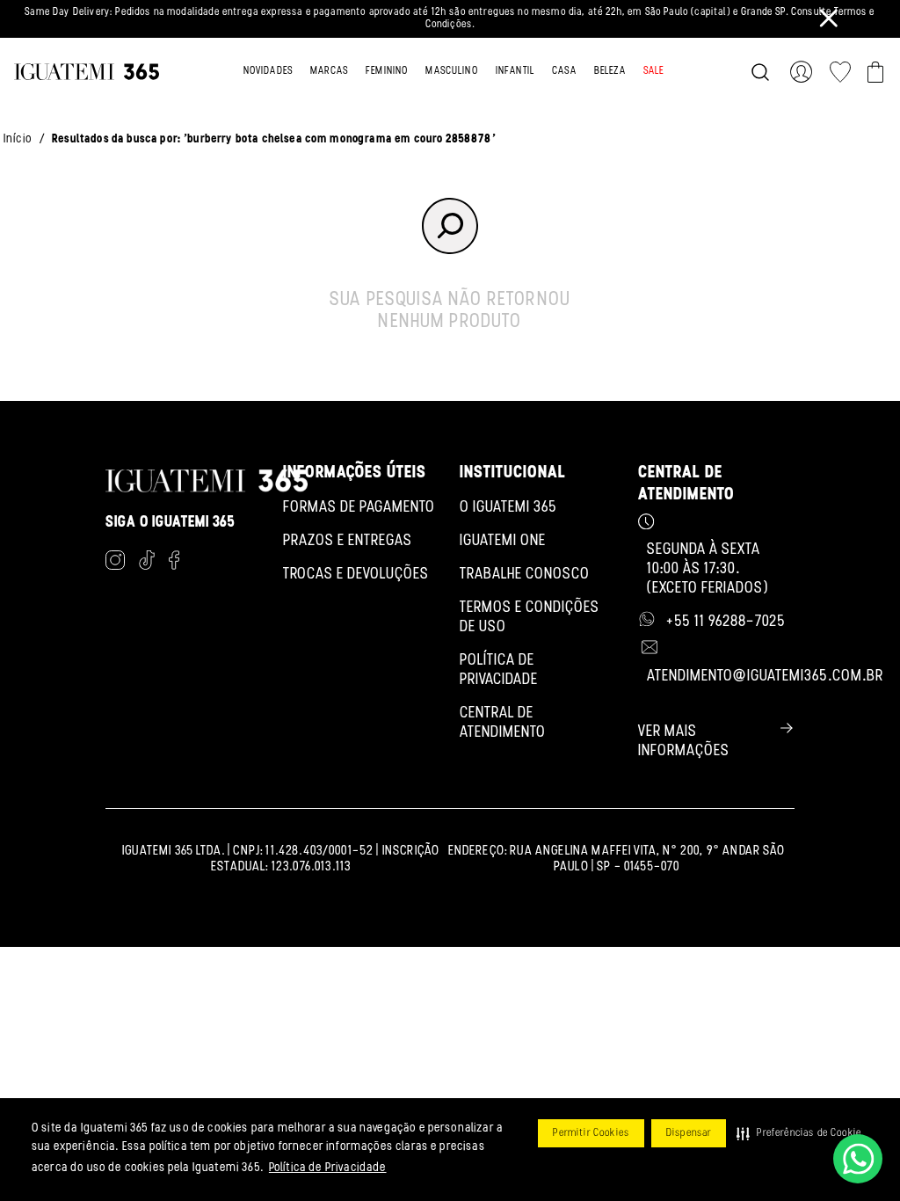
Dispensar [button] (688, 1133)
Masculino (451, 71)
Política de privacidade (499, 670)
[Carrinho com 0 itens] (875, 72)
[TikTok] (147, 563)
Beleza (610, 71)
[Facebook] (174, 563)
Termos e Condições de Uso (529, 618)
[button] (799, 1133)
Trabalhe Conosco (525, 575)
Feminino (387, 71)
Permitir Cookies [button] (591, 1133)
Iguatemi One (503, 542)
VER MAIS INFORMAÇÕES (683, 742)
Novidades (268, 71)
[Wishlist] (840, 72)
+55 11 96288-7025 (726, 622)
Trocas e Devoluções (356, 575)
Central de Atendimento (503, 723)
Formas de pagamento (359, 508)
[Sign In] (805, 72)
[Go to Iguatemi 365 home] (86, 72)
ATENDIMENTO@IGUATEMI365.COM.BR (765, 677)
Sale (653, 71)
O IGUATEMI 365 (508, 508)
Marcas (329, 71)
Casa (564, 71)
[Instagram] (115, 563)
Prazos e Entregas (347, 542)
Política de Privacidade (328, 1168)
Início (18, 139)
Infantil (515, 71)
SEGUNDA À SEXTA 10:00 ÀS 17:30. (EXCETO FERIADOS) (707, 569)
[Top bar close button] (828, 17)
